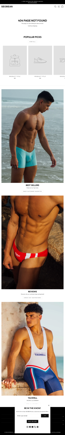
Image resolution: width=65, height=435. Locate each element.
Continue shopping (32, 25)
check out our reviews (32, 297)
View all (32, 41)
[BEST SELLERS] (32, 136)
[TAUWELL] (32, 349)
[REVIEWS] (32, 242)
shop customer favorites (32, 191)
